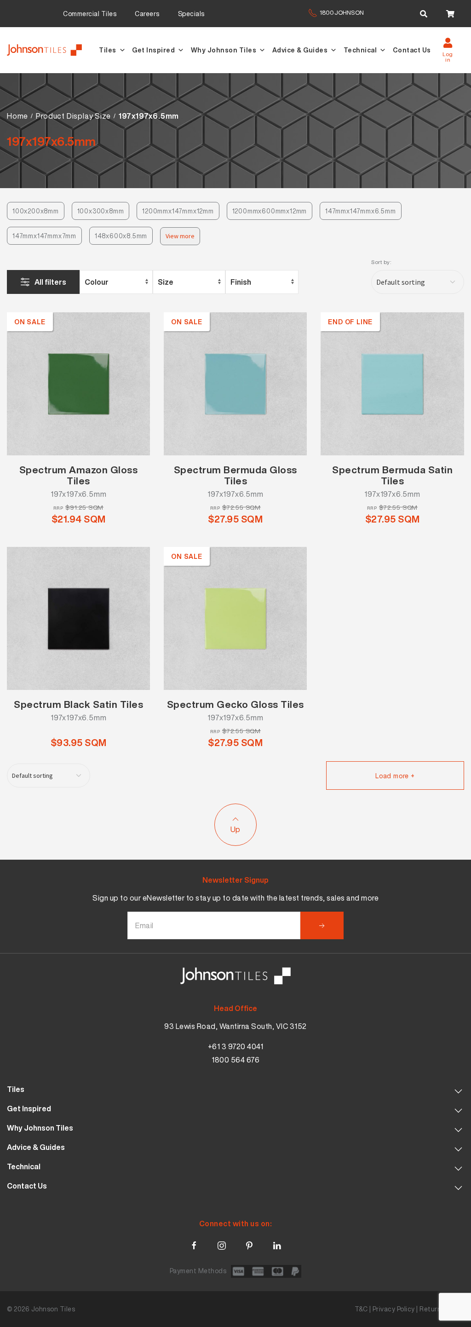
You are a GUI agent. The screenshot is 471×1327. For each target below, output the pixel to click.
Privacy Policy (394, 1309)
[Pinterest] (249, 1244)
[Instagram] (222, 1244)
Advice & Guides (300, 50)
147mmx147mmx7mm (44, 236)
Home (17, 115)
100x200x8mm (35, 211)
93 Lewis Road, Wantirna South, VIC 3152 (235, 1026)
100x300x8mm (100, 211)
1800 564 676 (235, 1059)
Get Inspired (153, 50)
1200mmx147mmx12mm (178, 211)
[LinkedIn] (277, 1244)
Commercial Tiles (89, 13)
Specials (191, 13)
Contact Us (412, 50)
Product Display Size (73, 115)
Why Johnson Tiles (224, 50)
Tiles (107, 50)
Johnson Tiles (53, 1309)
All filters (50, 281)
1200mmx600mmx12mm (269, 211)
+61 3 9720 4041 (236, 1046)
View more (180, 236)
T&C (361, 1309)
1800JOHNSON (342, 12)
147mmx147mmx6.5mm (360, 211)
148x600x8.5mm (121, 236)
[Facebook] (194, 1244)
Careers (147, 13)
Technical (360, 50)
